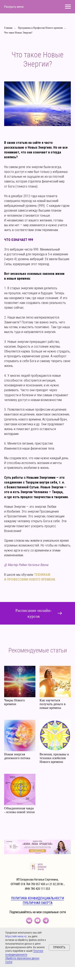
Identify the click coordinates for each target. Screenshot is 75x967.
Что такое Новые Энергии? (18, 32)
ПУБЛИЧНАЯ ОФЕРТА (37, 903)
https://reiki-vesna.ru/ (16, 936)
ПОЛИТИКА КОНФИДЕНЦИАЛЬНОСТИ (37, 898)
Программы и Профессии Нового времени (40, 27)
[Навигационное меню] (68, 7)
